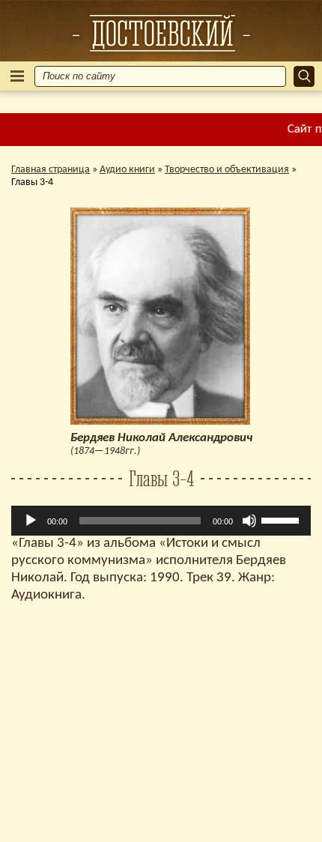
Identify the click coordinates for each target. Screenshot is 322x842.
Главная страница (50, 169)
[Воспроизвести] (30, 520)
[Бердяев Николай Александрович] (161, 32)
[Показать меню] (17, 76)
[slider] (282, 519)
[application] (161, 521)
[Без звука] (249, 520)
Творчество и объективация (227, 169)
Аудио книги (127, 169)
